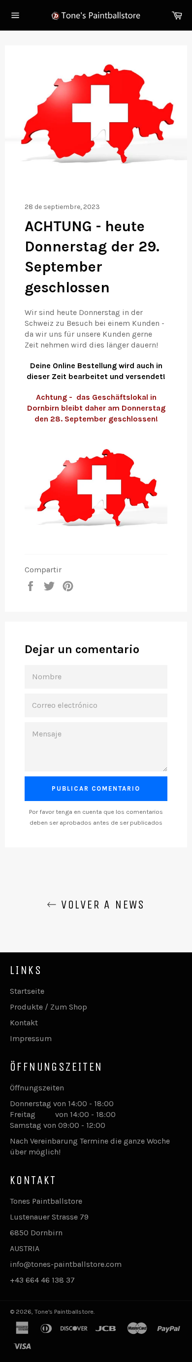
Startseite (27, 991)
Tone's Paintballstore (64, 1311)
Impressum (31, 1038)
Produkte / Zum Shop (48, 1007)
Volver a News (101, 904)
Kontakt (24, 1022)
